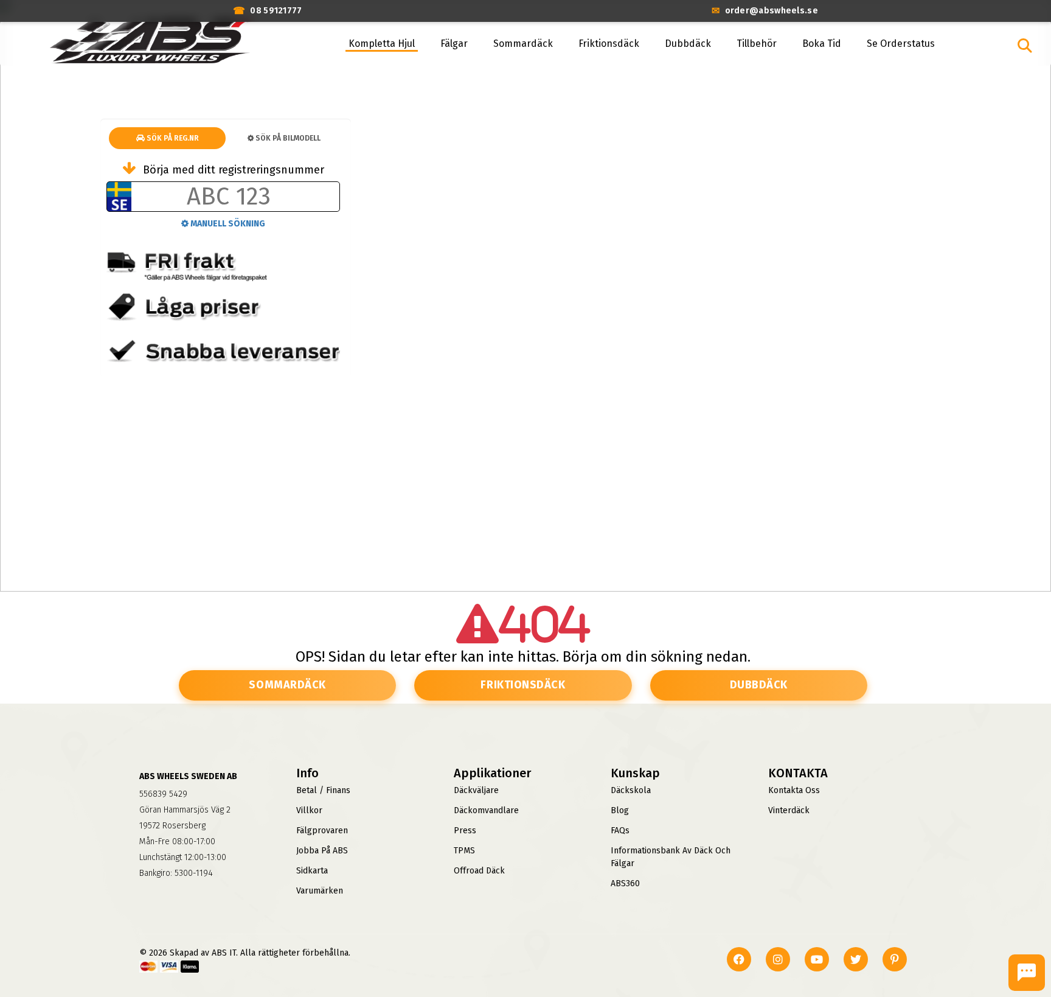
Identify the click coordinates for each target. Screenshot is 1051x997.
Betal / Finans (323, 790)
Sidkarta (312, 871)
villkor (309, 810)
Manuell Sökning (227, 224)
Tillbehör (757, 43)
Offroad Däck (479, 871)
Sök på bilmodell (287, 138)
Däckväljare (476, 790)
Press (465, 830)
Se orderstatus (901, 43)
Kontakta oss (794, 790)
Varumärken (319, 891)
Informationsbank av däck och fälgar (670, 857)
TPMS (464, 850)
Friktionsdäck (608, 43)
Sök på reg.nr (172, 138)
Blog (620, 810)
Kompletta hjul (382, 43)
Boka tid (821, 43)
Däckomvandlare (486, 810)
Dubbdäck (688, 43)
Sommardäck (523, 43)
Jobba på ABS (322, 850)
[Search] (1025, 45)
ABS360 (625, 883)
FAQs (620, 830)
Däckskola (631, 790)
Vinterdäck (789, 810)
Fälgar (454, 43)
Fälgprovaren (322, 830)
